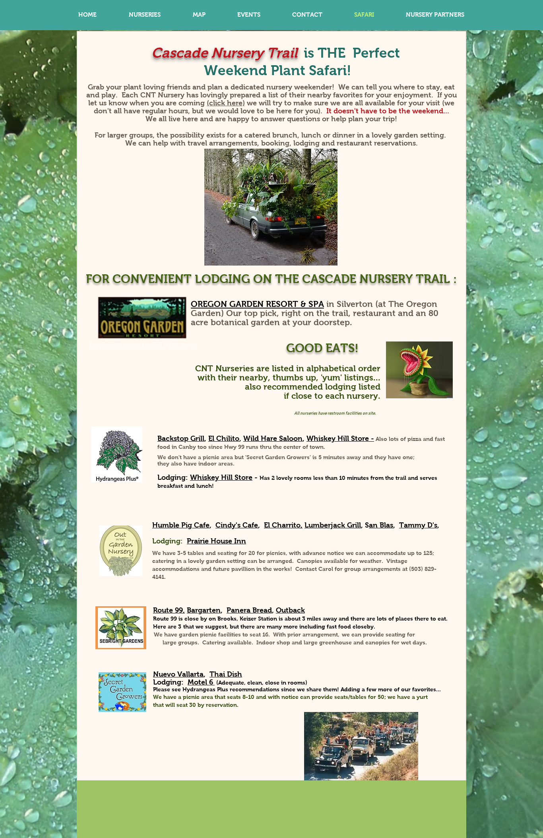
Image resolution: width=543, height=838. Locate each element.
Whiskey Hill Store (221, 477)
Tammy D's (418, 525)
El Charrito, (283, 525)
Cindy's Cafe (236, 525)
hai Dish (228, 674)
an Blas (381, 525)
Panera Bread (249, 610)
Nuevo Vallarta (178, 674)
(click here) (226, 103)
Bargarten (204, 610)
